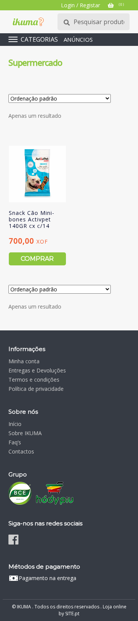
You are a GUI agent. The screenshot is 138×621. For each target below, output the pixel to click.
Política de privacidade (36, 388)
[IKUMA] (28, 21)
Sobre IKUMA (25, 433)
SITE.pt (72, 613)
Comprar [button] (37, 258)
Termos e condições (33, 379)
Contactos (21, 451)
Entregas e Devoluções (37, 370)
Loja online (115, 606)
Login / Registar (80, 5)
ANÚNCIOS (78, 39)
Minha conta (23, 361)
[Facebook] (13, 539)
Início (14, 424)
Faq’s (14, 442)
